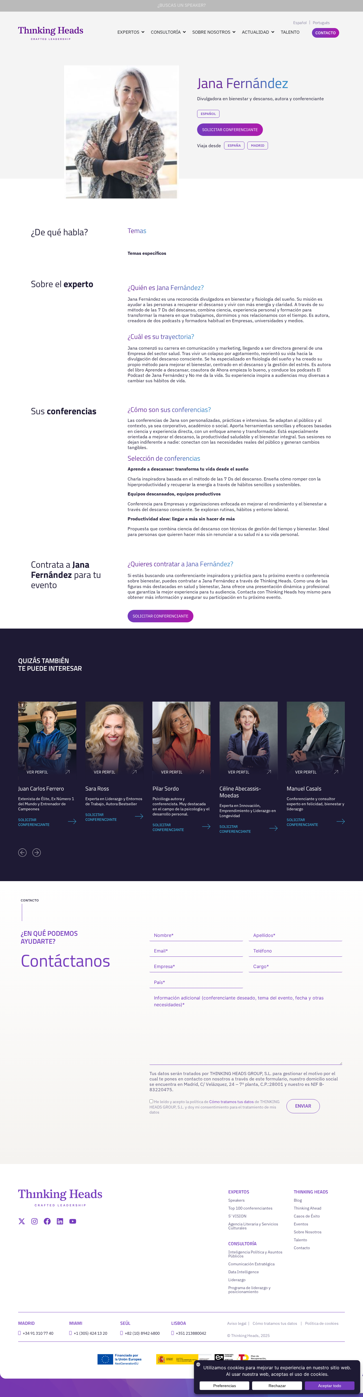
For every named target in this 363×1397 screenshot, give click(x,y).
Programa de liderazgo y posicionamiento (249, 1289)
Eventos (301, 1224)
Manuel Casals (237, 788)
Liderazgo (237, 1279)
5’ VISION (237, 1216)
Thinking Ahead (307, 1208)
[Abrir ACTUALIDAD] (273, 32)
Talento (300, 1239)
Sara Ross (30, 788)
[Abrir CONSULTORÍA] (184, 32)
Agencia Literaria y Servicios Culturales (253, 1226)
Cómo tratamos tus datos (231, 1101)
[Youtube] (72, 1221)
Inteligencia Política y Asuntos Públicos (255, 1254)
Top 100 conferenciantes (250, 1208)
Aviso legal (237, 1323)
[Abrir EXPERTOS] (143, 32)
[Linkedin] (60, 1221)
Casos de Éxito (307, 1216)
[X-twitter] (21, 1221)
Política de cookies (322, 1323)
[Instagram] (34, 1221)
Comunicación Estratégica (251, 1263)
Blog (298, 1200)
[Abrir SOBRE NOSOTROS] (234, 32)
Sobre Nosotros (308, 1231)
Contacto (302, 1247)
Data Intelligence (243, 1271)
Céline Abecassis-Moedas (173, 792)
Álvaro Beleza (303, 788)
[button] (22, 852)
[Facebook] (47, 1221)
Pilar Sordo (98, 788)
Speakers (236, 1200)
